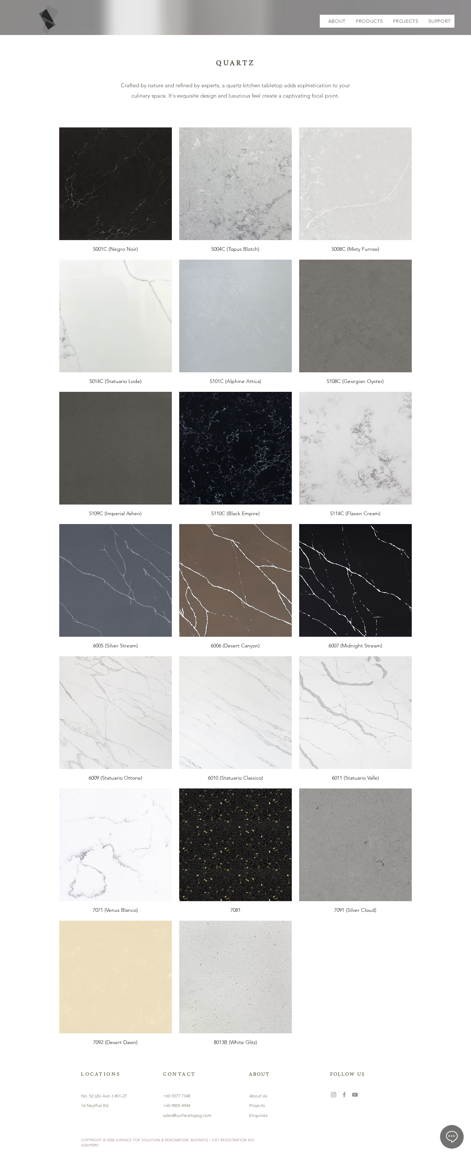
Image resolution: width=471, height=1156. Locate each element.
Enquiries (258, 1115)
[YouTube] (354, 1094)
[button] (369, 21)
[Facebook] (344, 1094)
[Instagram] (333, 1094)
